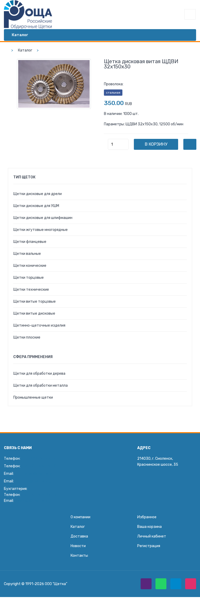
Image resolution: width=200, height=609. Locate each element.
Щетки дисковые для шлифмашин (42, 218)
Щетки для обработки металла (40, 385)
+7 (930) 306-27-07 (39, 495)
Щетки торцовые (28, 277)
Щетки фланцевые (29, 241)
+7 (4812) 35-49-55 (40, 458)
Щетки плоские (26, 337)
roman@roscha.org (39, 473)
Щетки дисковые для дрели (37, 194)
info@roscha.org (37, 481)
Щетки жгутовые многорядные (40, 230)
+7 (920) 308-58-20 (40, 466)
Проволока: (113, 84)
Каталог (25, 50)
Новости (78, 546)
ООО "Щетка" (56, 584)
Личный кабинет (151, 536)
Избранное (147, 517)
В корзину (156, 144)
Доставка (79, 536)
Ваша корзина (149, 526)
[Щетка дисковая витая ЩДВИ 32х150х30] (54, 84)
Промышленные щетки (33, 397)
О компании (80, 517)
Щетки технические (31, 289)
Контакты (79, 555)
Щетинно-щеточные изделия (39, 325)
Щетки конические (29, 265)
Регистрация (148, 546)
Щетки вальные (27, 253)
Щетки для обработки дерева (39, 373)
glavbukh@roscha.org (33, 500)
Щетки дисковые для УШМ (36, 206)
